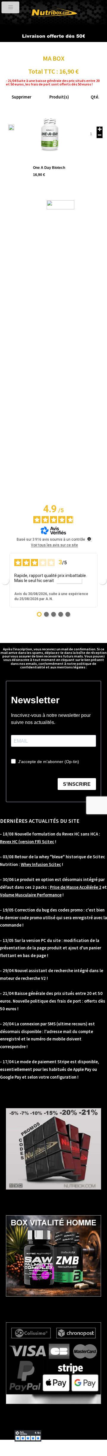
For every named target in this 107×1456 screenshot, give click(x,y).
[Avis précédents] (5, 580)
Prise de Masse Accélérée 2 (75, 887)
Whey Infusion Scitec (41, 864)
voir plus (69, 580)
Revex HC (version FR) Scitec (27, 841)
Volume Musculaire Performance (31, 895)
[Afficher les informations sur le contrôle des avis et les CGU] (89, 538)
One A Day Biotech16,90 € (49, 171)
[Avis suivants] (102, 580)
